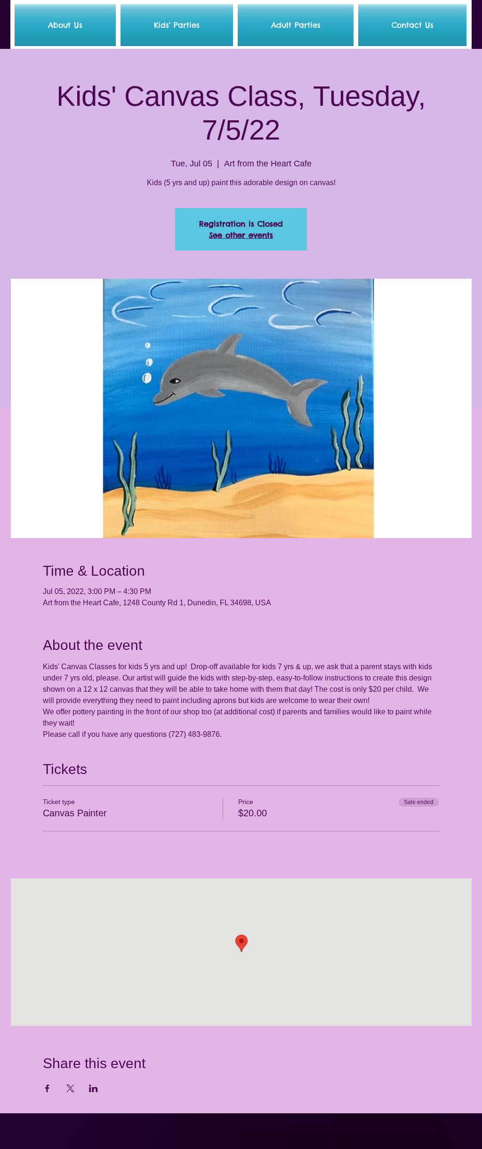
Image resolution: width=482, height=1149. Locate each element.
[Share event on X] (70, 1088)
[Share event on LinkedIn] (93, 1088)
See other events (241, 235)
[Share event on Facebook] (47, 1088)
